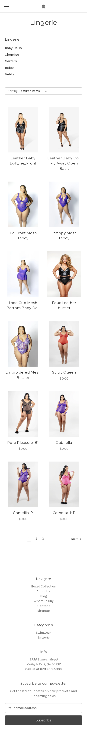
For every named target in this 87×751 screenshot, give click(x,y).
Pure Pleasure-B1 (23, 442)
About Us (43, 591)
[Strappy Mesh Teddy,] (64, 204)
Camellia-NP (64, 513)
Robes (10, 68)
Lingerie (43, 637)
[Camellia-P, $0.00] (23, 484)
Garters (11, 61)
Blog (43, 596)
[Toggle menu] (6, 6)
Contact (43, 606)
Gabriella (64, 442)
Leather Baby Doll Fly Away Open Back (64, 163)
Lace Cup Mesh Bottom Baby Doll (23, 305)
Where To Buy (44, 601)
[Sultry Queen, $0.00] (64, 344)
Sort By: (13, 91)
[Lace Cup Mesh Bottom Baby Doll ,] (23, 274)
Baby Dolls (13, 48)
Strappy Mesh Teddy (64, 235)
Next (74, 539)
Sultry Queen (64, 372)
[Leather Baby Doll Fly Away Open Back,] (64, 129)
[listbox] (34, 91)
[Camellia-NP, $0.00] (64, 484)
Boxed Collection (43, 586)
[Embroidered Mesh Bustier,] (23, 344)
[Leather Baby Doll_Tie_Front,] (23, 129)
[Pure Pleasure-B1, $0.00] (23, 414)
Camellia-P (23, 513)
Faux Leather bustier (64, 305)
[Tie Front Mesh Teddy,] (23, 204)
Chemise (12, 54)
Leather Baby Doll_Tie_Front (23, 161)
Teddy (9, 74)
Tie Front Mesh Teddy (23, 235)
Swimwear (43, 633)
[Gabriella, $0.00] (64, 414)
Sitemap (43, 611)
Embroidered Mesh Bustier (23, 375)
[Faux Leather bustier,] (64, 274)
